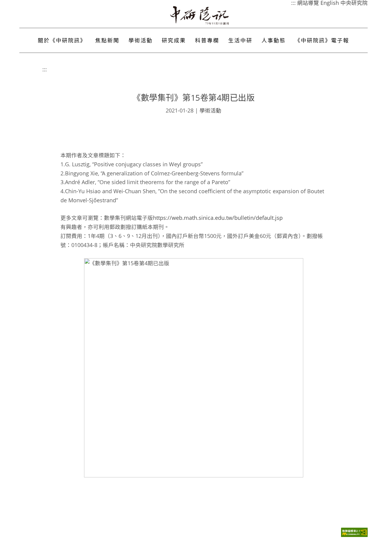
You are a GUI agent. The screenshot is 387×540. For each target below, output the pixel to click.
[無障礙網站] (354, 535)
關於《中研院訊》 (62, 40)
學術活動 (140, 40)
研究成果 (174, 40)
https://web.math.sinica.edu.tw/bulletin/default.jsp (218, 217)
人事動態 (274, 40)
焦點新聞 (107, 40)
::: (44, 69)
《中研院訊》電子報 (322, 40)
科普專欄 (207, 40)
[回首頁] (200, 15)
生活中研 (240, 40)
